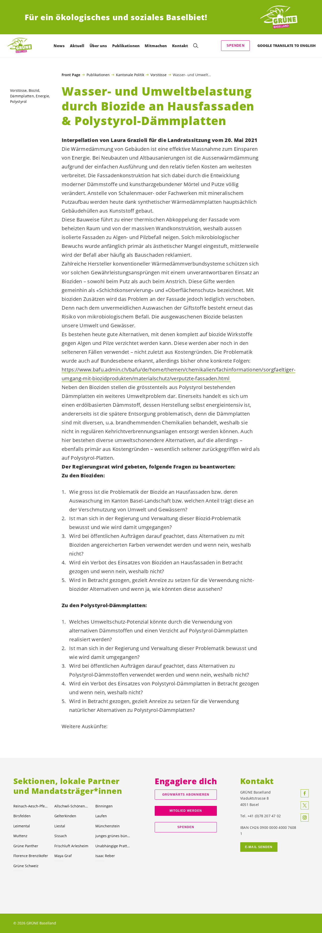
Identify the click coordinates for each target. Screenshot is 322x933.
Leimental (21, 826)
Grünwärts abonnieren (185, 794)
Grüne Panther (25, 845)
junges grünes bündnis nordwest (112, 835)
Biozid (34, 90)
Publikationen (98, 75)
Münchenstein (107, 826)
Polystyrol (18, 101)
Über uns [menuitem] (98, 45)
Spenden (236, 45)
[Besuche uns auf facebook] (305, 793)
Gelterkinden (65, 815)
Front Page (71, 75)
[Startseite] (278, 17)
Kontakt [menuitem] (180, 45)
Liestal (59, 826)
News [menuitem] (59, 45)
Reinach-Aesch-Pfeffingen (30, 806)
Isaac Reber (105, 855)
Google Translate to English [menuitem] (286, 45)
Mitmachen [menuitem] (156, 45)
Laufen (101, 815)
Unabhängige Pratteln (112, 845)
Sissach (60, 835)
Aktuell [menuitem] (77, 45)
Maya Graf (63, 855)
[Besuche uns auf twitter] (305, 805)
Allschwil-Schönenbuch (71, 806)
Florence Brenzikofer (30, 855)
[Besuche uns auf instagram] (305, 817)
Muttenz (20, 835)
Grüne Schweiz (25, 865)
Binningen (104, 806)
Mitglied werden (186, 810)
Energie (42, 96)
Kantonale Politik (130, 75)
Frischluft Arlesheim (71, 845)
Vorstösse (158, 75)
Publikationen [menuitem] (126, 45)
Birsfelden (22, 815)
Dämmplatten (22, 96)
